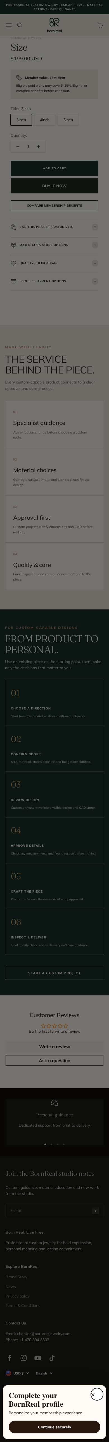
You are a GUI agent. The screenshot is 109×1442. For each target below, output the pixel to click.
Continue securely (54, 1426)
